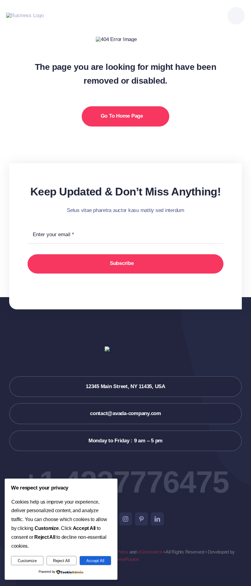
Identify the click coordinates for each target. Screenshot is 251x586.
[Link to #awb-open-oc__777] (236, 16)
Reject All (61, 560)
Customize (27, 560)
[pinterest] (141, 518)
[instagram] (125, 518)
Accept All (95, 560)
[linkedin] (157, 518)
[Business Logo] (25, 15)
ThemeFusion (125, 559)
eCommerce (150, 551)
